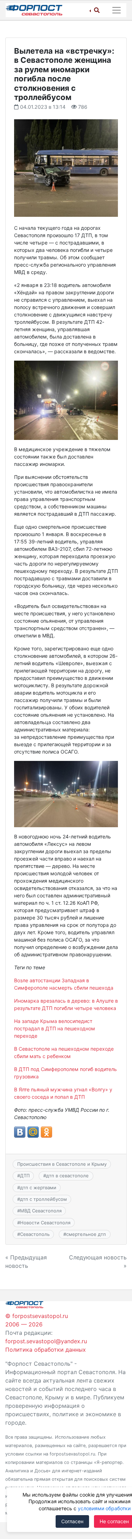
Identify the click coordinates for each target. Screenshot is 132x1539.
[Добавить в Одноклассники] (46, 1132)
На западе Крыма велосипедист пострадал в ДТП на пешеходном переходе (54, 1028)
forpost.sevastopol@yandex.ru (46, 1341)
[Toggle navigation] (116, 10)
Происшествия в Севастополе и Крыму (62, 1164)
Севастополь (35, 1234)
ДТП (25, 1175)
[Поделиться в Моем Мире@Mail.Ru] (33, 1132)
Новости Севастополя (45, 1222)
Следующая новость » (98, 1261)
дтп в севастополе (67, 1175)
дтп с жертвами (38, 1187)
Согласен (72, 1521)
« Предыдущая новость (26, 1261)
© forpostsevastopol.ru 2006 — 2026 (36, 1320)
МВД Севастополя (41, 1210)
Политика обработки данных (45, 1349)
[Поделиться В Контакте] (19, 1132)
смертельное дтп (86, 1234)
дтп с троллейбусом (43, 1199)
